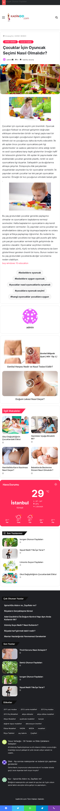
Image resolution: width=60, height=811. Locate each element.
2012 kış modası (47, 709)
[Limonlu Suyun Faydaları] (10, 566)
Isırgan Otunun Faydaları (31, 539)
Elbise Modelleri (10, 728)
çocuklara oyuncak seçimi (30, 290)
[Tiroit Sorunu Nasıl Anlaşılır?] (9, 654)
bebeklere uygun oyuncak (30, 278)
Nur (9, 779)
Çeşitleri (34, 733)
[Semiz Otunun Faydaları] (9, 667)
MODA (31, 728)
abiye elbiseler (27, 714)
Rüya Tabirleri (9, 733)
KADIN (22, 728)
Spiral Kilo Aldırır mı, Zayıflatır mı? (27, 779)
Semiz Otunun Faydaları (31, 662)
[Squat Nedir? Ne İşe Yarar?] (10, 554)
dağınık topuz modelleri (13, 724)
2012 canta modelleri (29, 709)
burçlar (41, 719)
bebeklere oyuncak (30, 272)
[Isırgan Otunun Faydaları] (10, 542)
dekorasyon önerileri (34, 724)
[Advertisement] (41, 15)
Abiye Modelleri (10, 719)
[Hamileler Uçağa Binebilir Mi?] (44, 424)
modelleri (41, 728)
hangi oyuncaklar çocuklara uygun (30, 296)
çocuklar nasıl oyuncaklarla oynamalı (30, 284)
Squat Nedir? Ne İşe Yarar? (17, 1)
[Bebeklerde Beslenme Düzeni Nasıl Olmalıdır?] (44, 456)
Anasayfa (9, 36)
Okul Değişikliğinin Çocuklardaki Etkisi (38, 574)
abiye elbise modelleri (45, 714)
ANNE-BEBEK (20, 36)
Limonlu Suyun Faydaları (31, 562)
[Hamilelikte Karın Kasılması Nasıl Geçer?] (15, 456)
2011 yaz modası (10, 709)
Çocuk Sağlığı (26, 42)
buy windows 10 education (15, 263)
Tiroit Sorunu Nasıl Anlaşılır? (33, 650)
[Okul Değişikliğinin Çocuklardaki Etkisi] (15, 425)
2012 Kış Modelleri (11, 714)
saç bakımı (22, 733)
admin (9, 60)
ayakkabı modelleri (27, 719)
